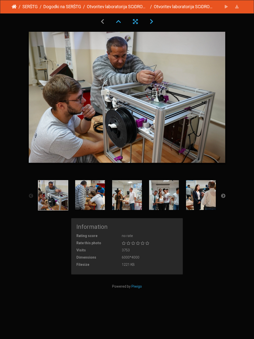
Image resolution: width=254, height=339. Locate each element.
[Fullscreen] (135, 21)
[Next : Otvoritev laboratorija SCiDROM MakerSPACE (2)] (151, 21)
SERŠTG (30, 6)
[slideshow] (226, 6)
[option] (53, 195)
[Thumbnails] (118, 21)
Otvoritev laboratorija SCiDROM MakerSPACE (117, 6)
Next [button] (223, 196)
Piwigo (136, 286)
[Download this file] (237, 6)
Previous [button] (31, 196)
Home (14, 6)
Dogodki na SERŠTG (62, 6)
